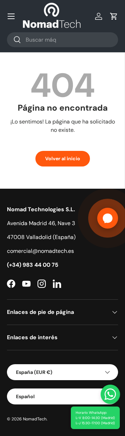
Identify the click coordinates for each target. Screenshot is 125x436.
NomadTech (35, 419)
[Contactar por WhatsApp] (110, 394)
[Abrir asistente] (107, 218)
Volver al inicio (62, 158)
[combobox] (62, 39)
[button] (114, 16)
